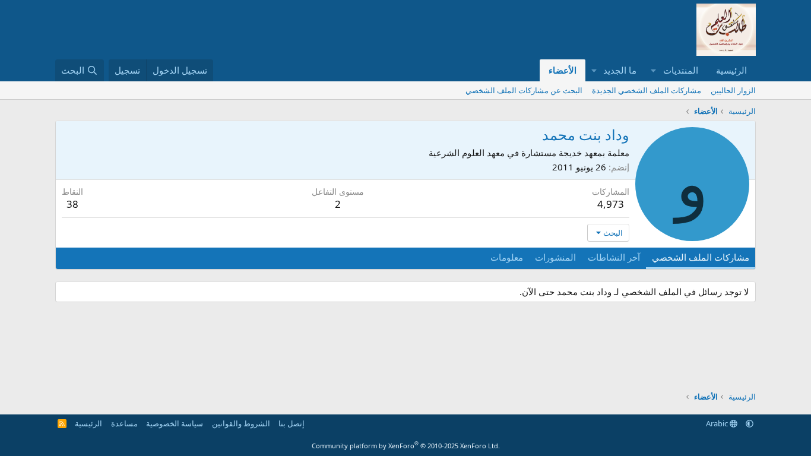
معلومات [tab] (506, 257)
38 (72, 204)
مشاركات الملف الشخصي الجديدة (646, 90)
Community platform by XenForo (406, 445)
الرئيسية (731, 70)
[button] (653, 70)
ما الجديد (619, 70)
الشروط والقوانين (241, 423)
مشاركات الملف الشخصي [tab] (700, 257)
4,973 (610, 204)
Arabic (718, 423)
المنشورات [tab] (555, 257)
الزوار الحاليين (733, 90)
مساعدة (124, 423)
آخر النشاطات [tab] (614, 257)
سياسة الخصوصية (174, 423)
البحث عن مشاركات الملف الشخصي (523, 90)
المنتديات (680, 70)
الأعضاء (562, 70)
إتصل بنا (291, 423)
